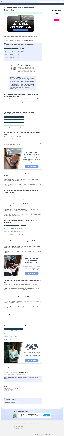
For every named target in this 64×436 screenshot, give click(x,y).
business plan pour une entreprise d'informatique (21, 145)
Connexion (58, 0)
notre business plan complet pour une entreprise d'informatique (25, 40)
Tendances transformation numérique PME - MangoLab (11, 392)
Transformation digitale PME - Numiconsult (10, 393)
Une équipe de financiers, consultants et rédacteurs (24, 66)
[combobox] (48, 2)
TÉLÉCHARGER (56, 20)
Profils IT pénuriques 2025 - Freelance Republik (10, 391)
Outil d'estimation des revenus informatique (10, 402)
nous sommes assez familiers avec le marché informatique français (24, 78)
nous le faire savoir (28, 87)
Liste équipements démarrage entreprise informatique (11, 399)
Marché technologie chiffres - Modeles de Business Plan (11, 388)
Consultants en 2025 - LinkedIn (8, 390)
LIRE (46, 415)
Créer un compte (61, 0)
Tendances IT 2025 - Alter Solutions (9, 389)
